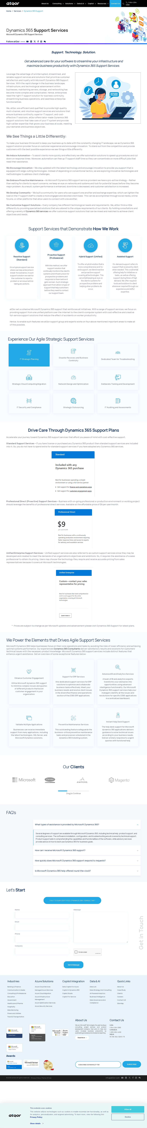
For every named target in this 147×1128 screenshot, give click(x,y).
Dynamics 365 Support (33, 11)
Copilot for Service (69, 997)
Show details (35, 1123)
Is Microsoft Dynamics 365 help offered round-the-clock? (63, 870)
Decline (128, 1117)
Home (8, 11)
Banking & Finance (14, 987)
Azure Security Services (43, 1006)
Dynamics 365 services (37, 211)
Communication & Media (16, 990)
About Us (45, 3)
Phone (17, 934)
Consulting (56, 3)
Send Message (73, 965)
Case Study (121, 990)
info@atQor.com (113, 1078)
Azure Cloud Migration (43, 993)
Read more (81, 1038)
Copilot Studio (67, 993)
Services (17, 11)
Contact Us (115, 3)
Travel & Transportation (15, 1017)
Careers (120, 997)
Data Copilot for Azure (70, 987)
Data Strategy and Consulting (100, 990)
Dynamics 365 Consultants (67, 648)
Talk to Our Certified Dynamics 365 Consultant (72, 900)
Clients (119, 993)
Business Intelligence (97, 997)
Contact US (121, 1000)
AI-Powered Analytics (97, 993)
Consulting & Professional (16, 993)
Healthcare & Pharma (15, 1003)
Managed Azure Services (44, 990)
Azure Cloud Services (42, 987)
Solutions (69, 3)
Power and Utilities (14, 1013)
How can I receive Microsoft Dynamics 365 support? (60, 850)
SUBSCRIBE (132, 1064)
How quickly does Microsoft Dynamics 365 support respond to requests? (70, 860)
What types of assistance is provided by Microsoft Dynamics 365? (67, 824)
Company (19, 946)
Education (11, 997)
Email (17, 922)
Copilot (91, 3)
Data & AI (80, 3)
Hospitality (11, 1007)
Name (17, 910)
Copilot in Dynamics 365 (70, 990)
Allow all (127, 1109)
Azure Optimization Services (45, 1003)
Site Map (120, 1003)
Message (77, 910)
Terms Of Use (46, 1078)
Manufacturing (12, 1010)
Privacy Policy (36, 1078)
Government (11, 1000)
